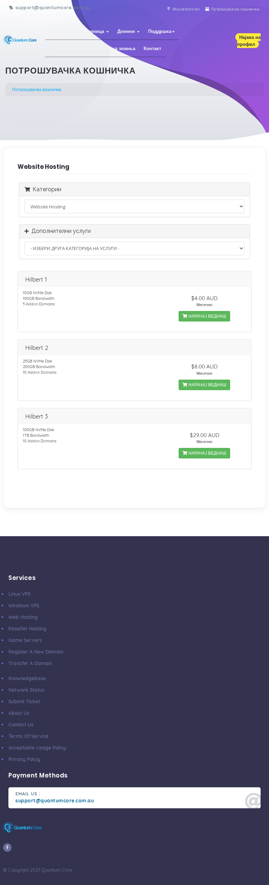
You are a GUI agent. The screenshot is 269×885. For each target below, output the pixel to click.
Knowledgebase (27, 678)
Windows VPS (23, 605)
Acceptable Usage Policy (37, 748)
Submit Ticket (24, 701)
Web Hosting (23, 617)
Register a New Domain (35, 652)
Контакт (152, 48)
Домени (126, 31)
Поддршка (159, 31)
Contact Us (21, 724)
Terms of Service (28, 736)
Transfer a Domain (30, 663)
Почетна (58, 31)
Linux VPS (19, 594)
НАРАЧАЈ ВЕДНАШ (206, 316)
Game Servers (25, 640)
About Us (18, 713)
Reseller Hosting (27, 628)
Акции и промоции (70, 48)
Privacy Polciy (24, 759)
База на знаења (118, 48)
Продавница (90, 31)
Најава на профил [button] (249, 40)
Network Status (26, 690)
